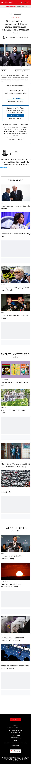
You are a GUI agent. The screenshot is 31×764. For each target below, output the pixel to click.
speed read (15, 17)
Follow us (19, 70)
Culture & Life (17, 14)
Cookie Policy (15, 735)
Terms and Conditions (15, 730)
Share (5, 70)
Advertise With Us (15, 738)
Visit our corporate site (22, 758)
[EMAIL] (11, 154)
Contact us (19, 139)
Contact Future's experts (15, 727)
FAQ (15, 740)
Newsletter (27, 70)
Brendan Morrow (12, 37)
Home (10, 14)
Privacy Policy (15, 732)
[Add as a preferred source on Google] (15, 751)
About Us (15, 725)
